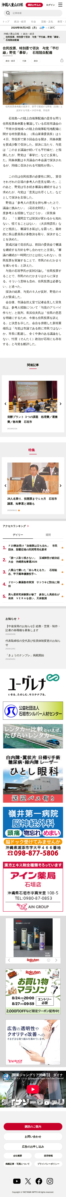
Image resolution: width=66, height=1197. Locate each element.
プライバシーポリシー (48, 1164)
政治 (36, 61)
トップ (5, 21)
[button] (5, 403)
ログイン (50, 5)
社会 (33, 21)
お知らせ (11, 618)
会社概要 (17, 1155)
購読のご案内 (33, 1126)
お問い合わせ (33, 1136)
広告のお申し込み (33, 1146)
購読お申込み (34, 5)
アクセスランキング (14, 526)
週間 (48, 534)
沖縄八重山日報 (11, 34)
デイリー (18, 534)
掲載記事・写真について (18, 1164)
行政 (24, 61)
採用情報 (48, 1155)
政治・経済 (20, 21)
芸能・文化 (47, 21)
